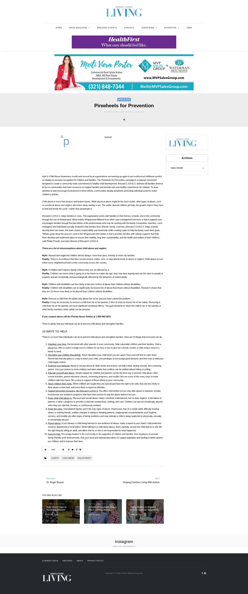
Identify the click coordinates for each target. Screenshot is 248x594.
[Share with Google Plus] (143, 119)
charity (55, 458)
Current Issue (50, 561)
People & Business (135, 112)
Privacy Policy (95, 561)
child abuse (68, 458)
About (80, 561)
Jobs (189, 28)
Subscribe (148, 28)
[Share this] (130, 119)
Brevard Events (107, 28)
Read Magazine (78, 28)
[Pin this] (149, 119)
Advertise (170, 28)
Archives (67, 561)
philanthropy (84, 458)
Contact (129, 28)
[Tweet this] (136, 119)
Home (59, 28)
